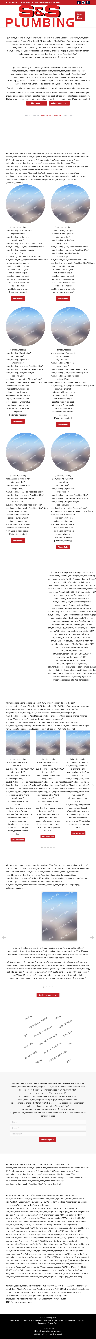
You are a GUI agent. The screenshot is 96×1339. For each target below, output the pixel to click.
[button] (42, 847)
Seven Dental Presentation (51, 115)
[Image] (25, 203)
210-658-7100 (13, 2)
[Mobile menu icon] (88, 16)
